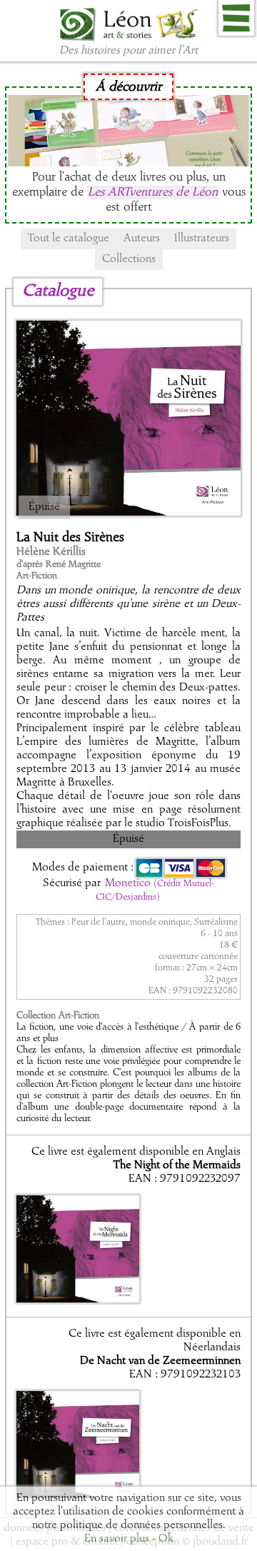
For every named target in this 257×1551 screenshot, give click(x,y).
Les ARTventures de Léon (153, 192)
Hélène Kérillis (51, 552)
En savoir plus (116, 1539)
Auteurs (142, 238)
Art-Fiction (36, 576)
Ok (165, 1539)
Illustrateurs (201, 238)
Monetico (155, 890)
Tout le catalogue (68, 238)
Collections (129, 259)
